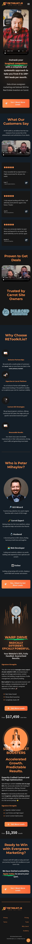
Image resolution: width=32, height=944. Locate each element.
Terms (5, 922)
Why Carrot (25, 926)
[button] (28, 4)
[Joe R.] (26, 211)
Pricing (26, 918)
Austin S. (6, 240)
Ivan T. (6, 182)
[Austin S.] (26, 240)
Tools (27, 922)
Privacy (5, 918)
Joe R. (6, 211)
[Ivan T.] (26, 183)
